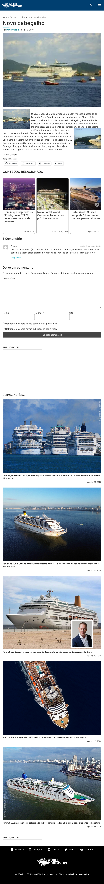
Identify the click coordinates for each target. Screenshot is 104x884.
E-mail (40, 313)
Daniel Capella (13, 30)
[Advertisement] (52, 370)
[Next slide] (97, 205)
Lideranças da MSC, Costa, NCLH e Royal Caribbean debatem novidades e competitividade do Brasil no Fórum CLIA (51, 476)
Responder (16, 257)
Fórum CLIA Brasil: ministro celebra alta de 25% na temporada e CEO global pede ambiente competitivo (51, 823)
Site (71, 313)
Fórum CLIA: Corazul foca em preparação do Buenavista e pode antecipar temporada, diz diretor (48, 652)
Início (5, 17)
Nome (7, 313)
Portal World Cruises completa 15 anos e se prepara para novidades (85, 215)
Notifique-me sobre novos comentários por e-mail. (31, 324)
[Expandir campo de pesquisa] (91, 5)
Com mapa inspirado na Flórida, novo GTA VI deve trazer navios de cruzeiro (18, 216)
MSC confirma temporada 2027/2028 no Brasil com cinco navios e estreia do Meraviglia (44, 737)
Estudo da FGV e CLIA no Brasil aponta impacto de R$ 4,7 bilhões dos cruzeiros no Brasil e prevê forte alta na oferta (51, 565)
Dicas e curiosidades (19, 17)
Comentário (10, 278)
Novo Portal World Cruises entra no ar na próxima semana (50, 215)
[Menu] (99, 5)
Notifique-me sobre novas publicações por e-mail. (31, 329)
